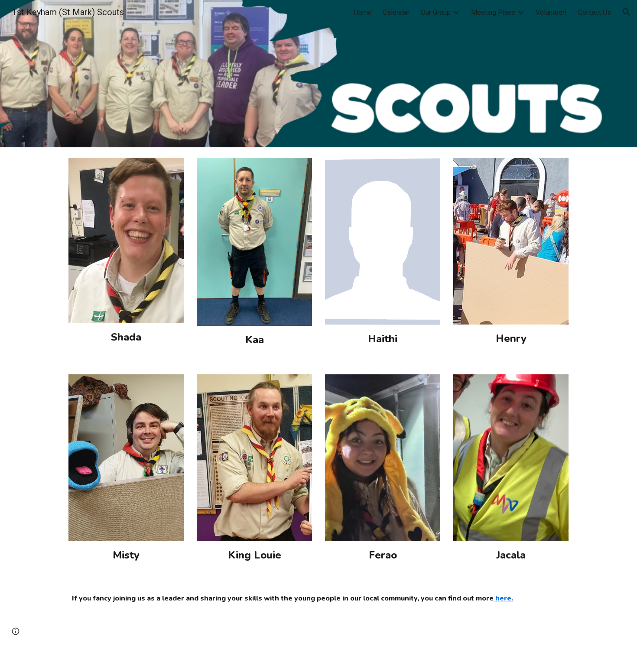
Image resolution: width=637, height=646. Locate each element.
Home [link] (363, 12)
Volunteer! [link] (551, 12)
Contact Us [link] (594, 12)
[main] (126, 337)
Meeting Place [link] (493, 12)
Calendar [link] (396, 12)
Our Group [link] (436, 12)
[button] (626, 12)
